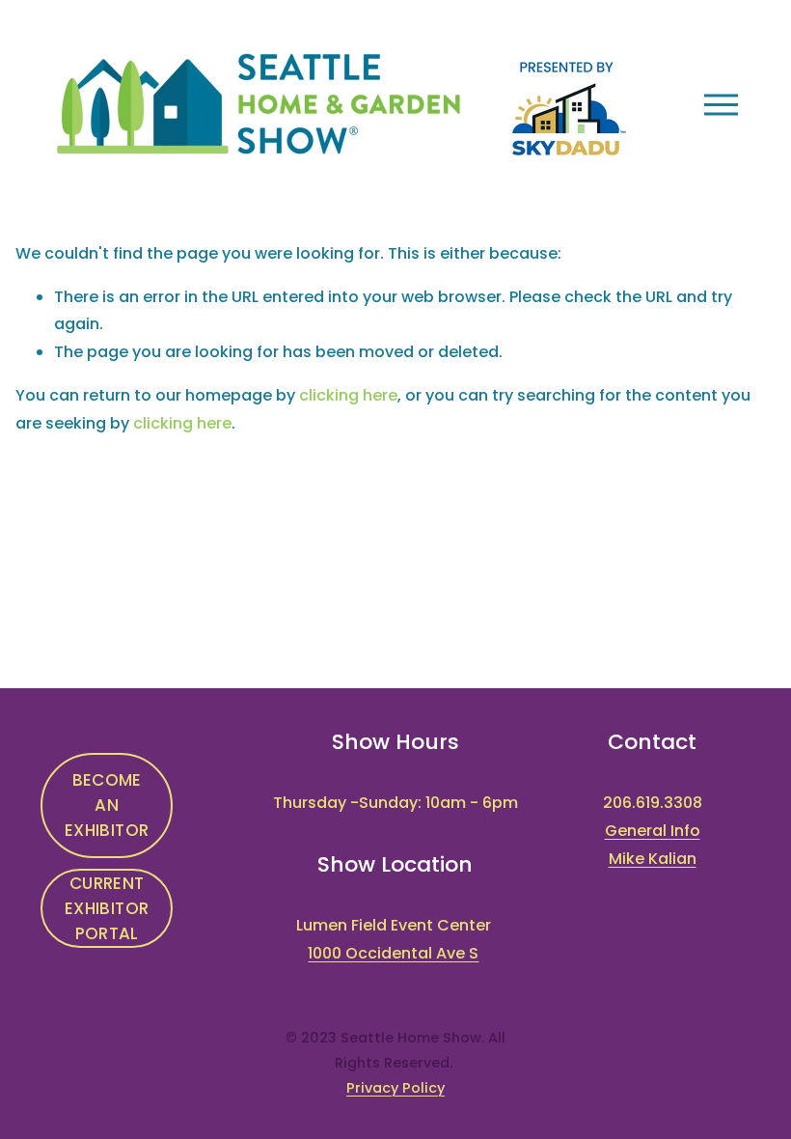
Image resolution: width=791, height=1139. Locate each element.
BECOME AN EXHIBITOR (107, 805)
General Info (652, 831)
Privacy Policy (395, 1087)
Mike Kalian (652, 858)
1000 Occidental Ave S (393, 953)
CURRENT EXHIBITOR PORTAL (107, 908)
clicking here (348, 395)
